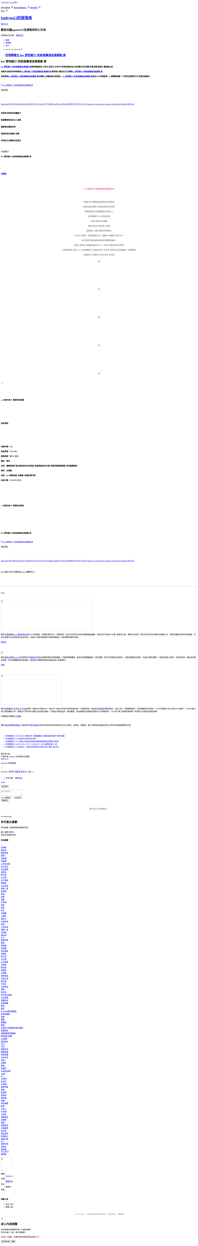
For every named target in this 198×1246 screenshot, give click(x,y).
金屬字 (3, 1068)
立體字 (3, 1063)
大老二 (3, 1109)
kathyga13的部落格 (16, 18)
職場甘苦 (19, 35)
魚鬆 (3, 665)
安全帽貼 (4, 869)
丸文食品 (23, 709)
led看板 (4, 1084)
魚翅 (3, 924)
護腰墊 (3, 1022)
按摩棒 (3, 1120)
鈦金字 (3, 1081)
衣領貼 (3, 174)
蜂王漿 (3, 981)
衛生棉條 (4, 1133)
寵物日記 (18, 778)
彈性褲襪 (4, 1103)
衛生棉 (7, 725)
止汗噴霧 (4, 880)
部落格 (8, 43)
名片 (7, 45)
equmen (16, 657)
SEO (2, 1044)
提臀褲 (3, 1154)
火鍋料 (3, 916)
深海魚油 (4, 987)
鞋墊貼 (3, 883)
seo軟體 (4, 1039)
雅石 (3, 1006)
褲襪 (3, 1101)
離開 (13, 1241)
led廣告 (4, 1079)
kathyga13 (4, 759)
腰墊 (3, 1020)
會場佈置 (4, 1055)
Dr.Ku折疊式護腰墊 (8, 1011)
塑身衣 (3, 642)
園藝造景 (4, 1000)
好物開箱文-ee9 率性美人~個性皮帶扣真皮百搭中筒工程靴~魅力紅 (32, 747)
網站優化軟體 (6, 1036)
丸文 (14, 709)
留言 (23, 772)
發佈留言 (5, 800)
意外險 (3, 992)
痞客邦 (17, 772)
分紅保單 (4, 998)
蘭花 (3, 1009)
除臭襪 (7, 634)
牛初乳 (3, 984)
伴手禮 (3, 902)
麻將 (3, 1106)
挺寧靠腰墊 (5, 1014)
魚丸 (3, 910)
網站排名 (4, 1042)
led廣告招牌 (5, 1071)
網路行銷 (4, 1139)
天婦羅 (3, 913)
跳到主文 (4, 24)
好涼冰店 (4, 867)
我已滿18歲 (5, 1241)
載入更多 (5, 786)
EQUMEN (5, 1151)
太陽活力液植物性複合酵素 (12, 1028)
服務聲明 (121, 1214)
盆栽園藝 (4, 1003)
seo (2, 1141)
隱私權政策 (112, 1214)
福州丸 (3, 919)
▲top (3, 782)
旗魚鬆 (101, 709)
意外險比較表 (6, 995)
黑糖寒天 (4, 1031)
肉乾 (3, 908)
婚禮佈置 (4, 1052)
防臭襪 (3, 861)
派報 (3, 1060)
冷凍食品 (4, 921)
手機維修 (4, 1128)
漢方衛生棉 (34, 725)
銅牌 (3, 1066)
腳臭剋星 (21, 634)
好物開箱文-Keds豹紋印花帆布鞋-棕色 (21, 739)
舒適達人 (17, 725)
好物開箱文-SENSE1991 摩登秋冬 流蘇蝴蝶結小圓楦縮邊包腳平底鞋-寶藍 (35, 736)
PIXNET (81, 1214)
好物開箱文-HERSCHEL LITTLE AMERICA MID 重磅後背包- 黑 (31, 744)
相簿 (7, 40)
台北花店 (4, 1057)
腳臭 (3, 856)
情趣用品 (4, 1117)
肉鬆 (3, 897)
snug (2, 593)
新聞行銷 (4, 1144)
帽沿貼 (3, 850)
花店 (3, 1046)
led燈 (3, 1074)
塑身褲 (3, 1149)
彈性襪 (3, 1098)
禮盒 (19, 716)
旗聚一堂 (4, 888)
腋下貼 (3, 875)
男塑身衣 (32, 657)
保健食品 (4, 976)
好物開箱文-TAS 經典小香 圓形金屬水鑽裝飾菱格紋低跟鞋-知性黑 (32, 741)
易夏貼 (3, 872)
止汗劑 (3, 878)
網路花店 (4, 1049)
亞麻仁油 (4, 978)
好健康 (3, 973)
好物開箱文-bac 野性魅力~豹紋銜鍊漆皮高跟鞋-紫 (36, 55)
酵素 (3, 989)
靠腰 (3, 1017)
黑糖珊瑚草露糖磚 (8, 1033)
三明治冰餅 (5, 864)
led (2, 1076)
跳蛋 (3, 1123)
